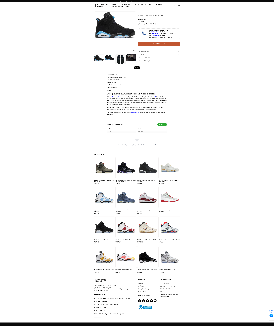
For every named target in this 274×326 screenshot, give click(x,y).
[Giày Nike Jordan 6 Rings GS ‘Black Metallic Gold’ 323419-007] (148, 257)
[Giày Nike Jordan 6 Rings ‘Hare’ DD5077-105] (169, 197)
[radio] (139, 24)
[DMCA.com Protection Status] (97, 317)
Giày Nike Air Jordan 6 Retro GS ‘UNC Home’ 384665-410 (104, 210)
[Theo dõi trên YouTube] (155, 300)
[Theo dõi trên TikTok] (147, 300)
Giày (150, 4)
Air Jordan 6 (140, 13)
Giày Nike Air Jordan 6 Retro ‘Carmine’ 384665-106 (124, 240)
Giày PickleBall (126, 4)
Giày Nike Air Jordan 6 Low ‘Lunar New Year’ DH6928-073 (169, 181)
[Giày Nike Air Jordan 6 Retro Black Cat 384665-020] (148, 167)
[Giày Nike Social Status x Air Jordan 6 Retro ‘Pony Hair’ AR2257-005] (126, 168)
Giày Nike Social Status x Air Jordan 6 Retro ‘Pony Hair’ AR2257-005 (125, 181)
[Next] (133, 25)
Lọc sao (109, 128)
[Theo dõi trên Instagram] (143, 300)
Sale (127, 6)
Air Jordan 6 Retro (116, 97)
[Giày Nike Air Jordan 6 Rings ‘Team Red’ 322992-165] (148, 197)
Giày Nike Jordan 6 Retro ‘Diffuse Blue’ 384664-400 (124, 210)
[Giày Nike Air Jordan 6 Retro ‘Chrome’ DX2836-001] (104, 227)
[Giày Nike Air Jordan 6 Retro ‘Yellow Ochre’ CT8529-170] (104, 257)
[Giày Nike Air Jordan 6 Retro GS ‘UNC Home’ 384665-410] (104, 197)
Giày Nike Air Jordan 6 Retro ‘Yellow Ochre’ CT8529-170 (104, 270)
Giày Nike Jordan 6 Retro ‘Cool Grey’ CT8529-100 (167, 270)
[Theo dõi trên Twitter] (151, 300)
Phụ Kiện (158, 4)
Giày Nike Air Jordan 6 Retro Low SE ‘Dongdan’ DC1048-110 (123, 270)
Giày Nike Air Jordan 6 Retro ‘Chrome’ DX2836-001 (102, 240)
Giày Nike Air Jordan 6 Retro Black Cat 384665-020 (146, 181)
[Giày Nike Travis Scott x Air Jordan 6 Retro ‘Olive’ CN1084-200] (104, 168)
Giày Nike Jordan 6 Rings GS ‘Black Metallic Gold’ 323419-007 (147, 270)
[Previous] (97, 25)
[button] (177, 1)
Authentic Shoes (135, 112)
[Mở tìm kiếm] (175, 5)
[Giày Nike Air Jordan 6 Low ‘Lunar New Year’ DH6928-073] (169, 167)
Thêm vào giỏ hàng (159, 43)
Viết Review (162, 124)
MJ (155, 97)
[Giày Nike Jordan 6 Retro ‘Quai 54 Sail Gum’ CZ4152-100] (148, 227)
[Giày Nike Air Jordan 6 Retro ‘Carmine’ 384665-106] (126, 227)
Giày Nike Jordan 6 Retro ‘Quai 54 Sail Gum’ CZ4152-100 (147, 240)
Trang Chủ (115, 4)
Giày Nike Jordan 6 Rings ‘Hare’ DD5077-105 (169, 210)
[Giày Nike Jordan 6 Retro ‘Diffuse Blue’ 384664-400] (126, 197)
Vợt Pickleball (140, 4)
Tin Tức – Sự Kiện (117, 6)
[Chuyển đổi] (178, 51)
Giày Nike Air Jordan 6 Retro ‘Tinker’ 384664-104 (169, 240)
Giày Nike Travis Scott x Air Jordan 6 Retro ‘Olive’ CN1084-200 (104, 181)
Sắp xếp (139, 128)
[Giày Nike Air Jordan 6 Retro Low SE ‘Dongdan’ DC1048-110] (126, 257)
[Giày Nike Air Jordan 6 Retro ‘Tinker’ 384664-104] (169, 227)
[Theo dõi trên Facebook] (139, 300)
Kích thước (141, 21)
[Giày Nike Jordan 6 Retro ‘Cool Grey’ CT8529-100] (169, 257)
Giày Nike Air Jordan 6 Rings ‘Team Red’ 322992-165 (146, 210)
